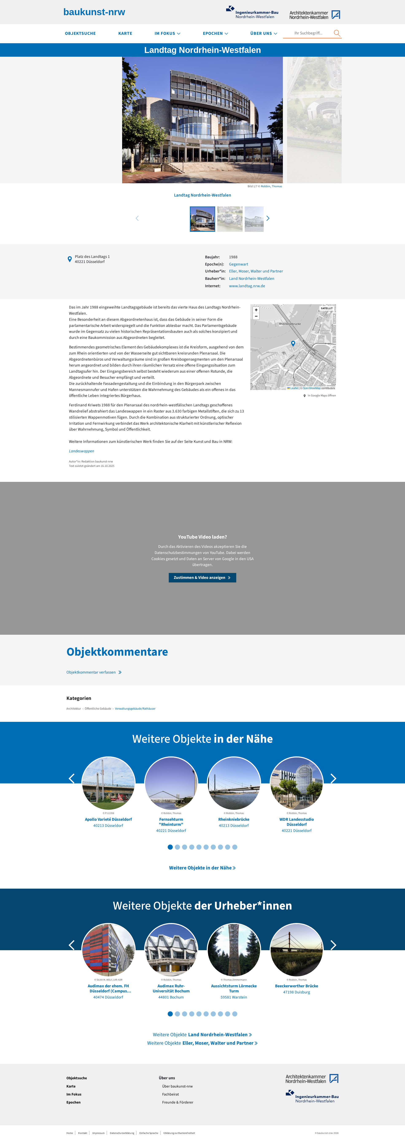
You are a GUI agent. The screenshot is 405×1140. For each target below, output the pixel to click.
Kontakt (82, 1133)
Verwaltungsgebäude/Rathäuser (135, 708)
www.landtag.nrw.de (247, 286)
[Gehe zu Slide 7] (213, 847)
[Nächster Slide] (333, 778)
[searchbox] (308, 33)
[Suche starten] (337, 33)
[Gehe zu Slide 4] (191, 847)
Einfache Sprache (148, 1133)
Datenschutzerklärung (122, 1133)
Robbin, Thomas (271, 186)
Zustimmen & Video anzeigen (199, 578)
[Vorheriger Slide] (71, 778)
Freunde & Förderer (177, 1102)
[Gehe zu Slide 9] (227, 847)
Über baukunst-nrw (177, 1086)
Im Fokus (73, 1094)
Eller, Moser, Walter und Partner (256, 271)
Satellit (327, 308)
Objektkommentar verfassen (91, 672)
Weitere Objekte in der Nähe (200, 868)
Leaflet (294, 388)
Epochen (73, 1102)
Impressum (98, 1133)
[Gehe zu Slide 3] (184, 847)
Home (69, 1133)
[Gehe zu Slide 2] (177, 847)
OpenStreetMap (312, 388)
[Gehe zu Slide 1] (170, 847)
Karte (71, 1086)
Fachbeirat (170, 1094)
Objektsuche (76, 1078)
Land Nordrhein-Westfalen (251, 279)
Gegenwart (238, 264)
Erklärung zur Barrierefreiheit (179, 1133)
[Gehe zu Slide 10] (234, 847)
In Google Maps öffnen (321, 395)
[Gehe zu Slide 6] (206, 847)
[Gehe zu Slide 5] (198, 847)
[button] (268, 218)
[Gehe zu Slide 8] (220, 847)
